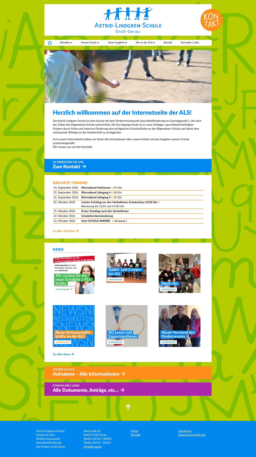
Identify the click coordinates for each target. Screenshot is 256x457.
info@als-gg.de (92, 446)
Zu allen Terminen (64, 231)
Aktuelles (64, 42)
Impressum (184, 431)
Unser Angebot (116, 42)
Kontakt (168, 42)
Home (47, 42)
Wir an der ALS (144, 42)
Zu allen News (62, 354)
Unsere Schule (88, 42)
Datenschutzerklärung (191, 435)
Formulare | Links (190, 42)
